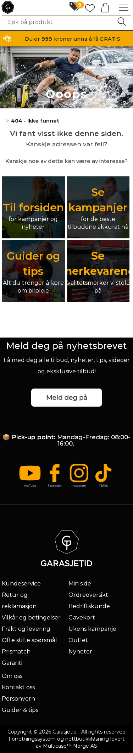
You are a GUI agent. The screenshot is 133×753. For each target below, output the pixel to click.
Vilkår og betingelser (31, 617)
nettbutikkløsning (87, 739)
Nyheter (80, 651)
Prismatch (16, 651)
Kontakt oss (18, 687)
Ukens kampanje (92, 628)
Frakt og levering (26, 628)
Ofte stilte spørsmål (29, 640)
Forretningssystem (32, 739)
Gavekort (81, 617)
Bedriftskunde (89, 606)
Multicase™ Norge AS (70, 746)
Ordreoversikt (88, 594)
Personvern (18, 698)
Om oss (12, 676)
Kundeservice (21, 583)
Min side (79, 583)
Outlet (78, 640)
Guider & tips (20, 710)
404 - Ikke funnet (35, 121)
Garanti (12, 662)
